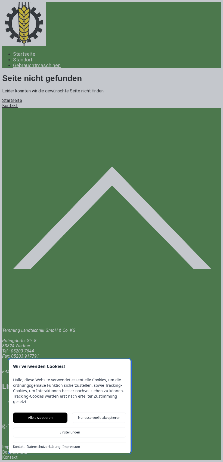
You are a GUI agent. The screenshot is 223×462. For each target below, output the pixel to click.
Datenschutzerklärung (43, 447)
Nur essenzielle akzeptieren (99, 417)
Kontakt (18, 447)
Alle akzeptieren (40, 417)
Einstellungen (70, 432)
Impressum (71, 447)
